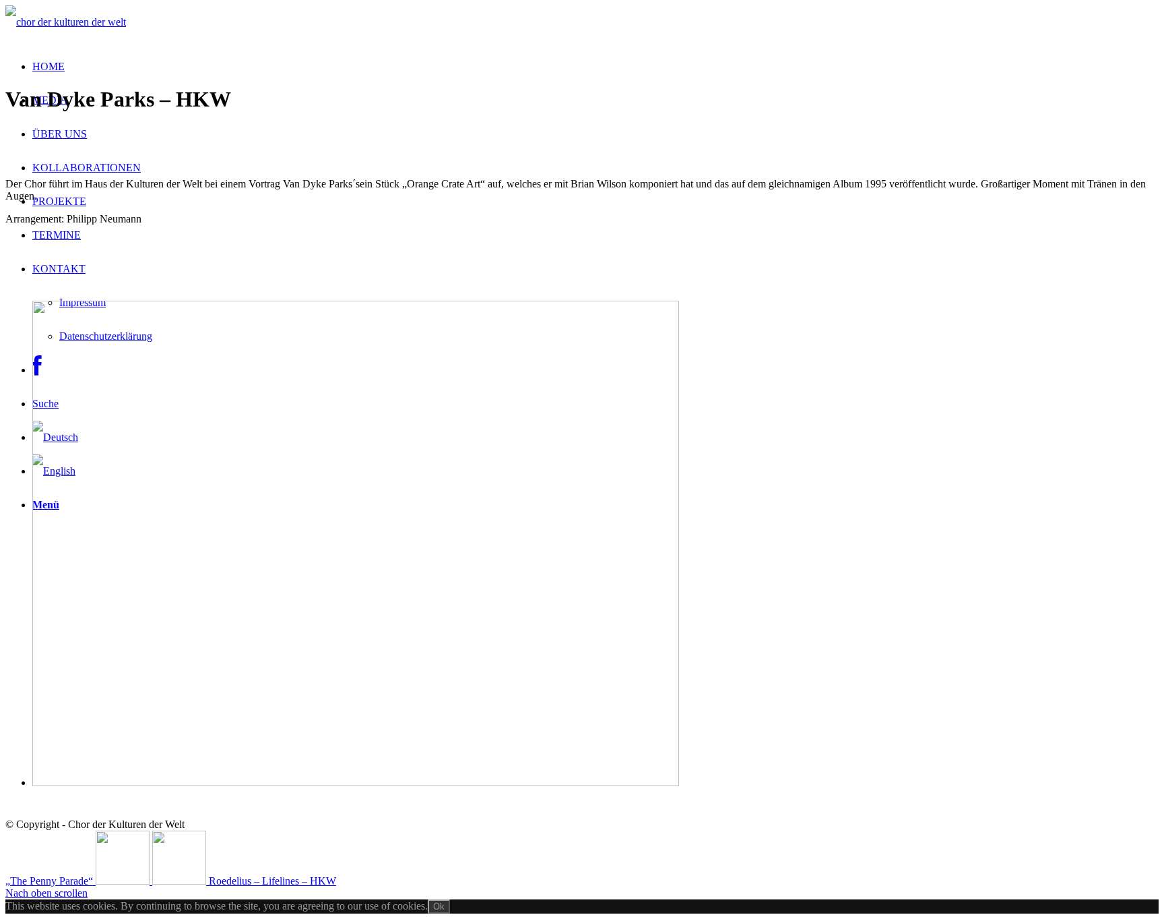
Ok (439, 906)
